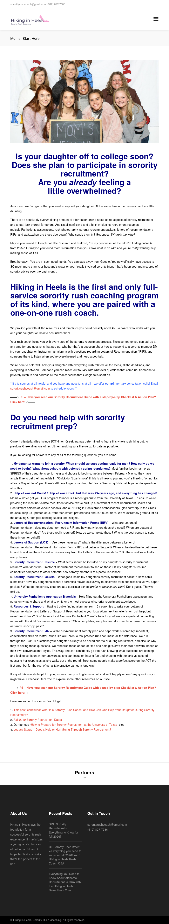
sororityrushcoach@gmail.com (30, 388)
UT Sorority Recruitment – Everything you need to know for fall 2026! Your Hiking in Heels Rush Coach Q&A (65, 855)
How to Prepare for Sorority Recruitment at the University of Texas (74, 724)
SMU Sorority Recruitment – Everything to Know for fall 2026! (63, 830)
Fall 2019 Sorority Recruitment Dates (38, 720)
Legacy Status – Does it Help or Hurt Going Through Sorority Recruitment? (62, 729)
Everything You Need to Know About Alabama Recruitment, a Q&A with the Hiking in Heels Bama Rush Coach (65, 882)
